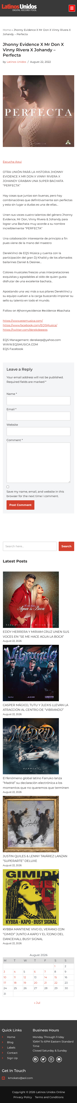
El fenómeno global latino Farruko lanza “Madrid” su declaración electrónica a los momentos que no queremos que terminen (36, 783)
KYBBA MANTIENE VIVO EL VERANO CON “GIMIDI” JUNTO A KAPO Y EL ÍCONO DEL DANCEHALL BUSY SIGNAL (33, 934)
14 (45, 977)
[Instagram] (51, 1059)
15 (55, 977)
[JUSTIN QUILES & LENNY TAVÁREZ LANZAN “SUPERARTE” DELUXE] (31, 825)
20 (35, 982)
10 (5, 977)
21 (45, 982)
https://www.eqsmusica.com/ (23, 320)
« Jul (37, 1003)
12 (25, 977)
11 (15, 977)
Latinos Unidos (16, 61)
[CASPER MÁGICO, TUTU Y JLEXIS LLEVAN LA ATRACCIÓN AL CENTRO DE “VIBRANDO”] (31, 674)
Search (66, 546)
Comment (15, 440)
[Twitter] (43, 1059)
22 (55, 982)
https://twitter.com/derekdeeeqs (25, 330)
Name (12, 394)
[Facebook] (35, 1059)
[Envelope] (59, 1059)
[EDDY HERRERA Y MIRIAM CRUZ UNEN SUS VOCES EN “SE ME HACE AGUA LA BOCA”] (31, 600)
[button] (72, 8)
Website (12, 424)
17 (5, 982)
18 (15, 982)
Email (11, 409)
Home (7, 30)
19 (25, 982)
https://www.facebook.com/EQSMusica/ (30, 325)
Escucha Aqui (12, 162)
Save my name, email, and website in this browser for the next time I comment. (35, 494)
